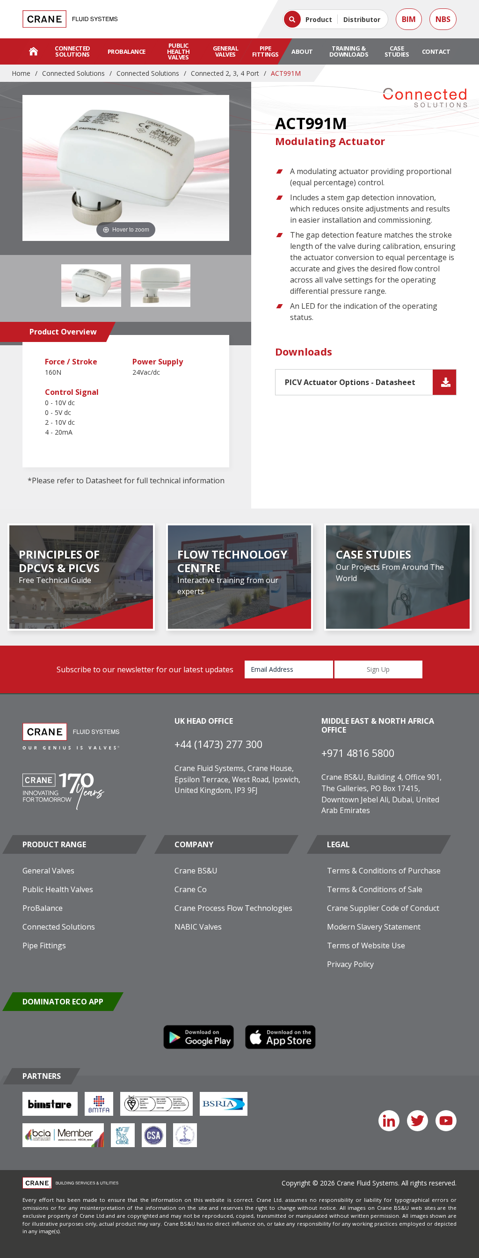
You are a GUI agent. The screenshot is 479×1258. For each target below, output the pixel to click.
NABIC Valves (198, 927)
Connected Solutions (72, 51)
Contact (436, 51)
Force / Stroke (71, 361)
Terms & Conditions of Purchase (384, 870)
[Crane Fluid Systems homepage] (70, 19)
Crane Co (190, 889)
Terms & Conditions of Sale (374, 889)
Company (193, 844)
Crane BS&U (196, 870)
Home (21, 73)
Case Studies (397, 51)
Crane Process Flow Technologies (233, 908)
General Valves (226, 51)
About (302, 51)
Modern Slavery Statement (374, 927)
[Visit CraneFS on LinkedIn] (388, 1120)
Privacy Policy (350, 964)
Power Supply (157, 361)
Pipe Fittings (265, 51)
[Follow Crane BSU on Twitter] (417, 1120)
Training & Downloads (349, 51)
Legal (338, 844)
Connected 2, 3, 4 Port (225, 73)
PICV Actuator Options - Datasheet (350, 382)
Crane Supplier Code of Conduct (383, 908)
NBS (442, 19)
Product (318, 19)
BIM (409, 19)
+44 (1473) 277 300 (218, 744)
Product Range (54, 844)
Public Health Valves (178, 51)
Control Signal (72, 392)
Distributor (361, 19)
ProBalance (126, 51)
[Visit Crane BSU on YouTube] (446, 1120)
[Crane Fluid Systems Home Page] (33, 51)
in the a (130, 229)
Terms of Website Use (366, 945)
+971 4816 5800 (357, 753)
